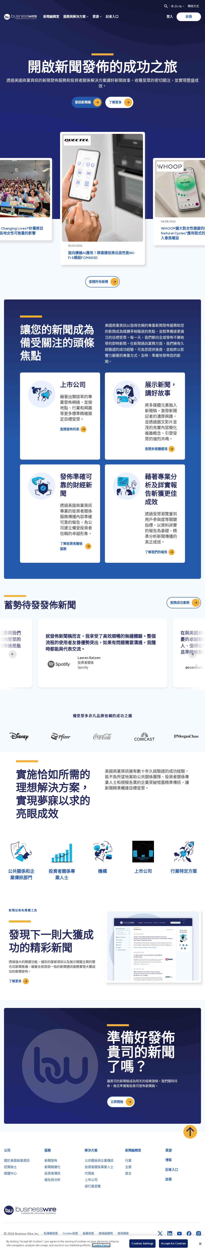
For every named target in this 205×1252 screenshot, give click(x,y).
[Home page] (20, 17)
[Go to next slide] (192, 654)
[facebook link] (189, 1233)
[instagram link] (198, 1233)
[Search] (166, 6)
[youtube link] (179, 1234)
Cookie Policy (101, 1245)
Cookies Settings (142, 1243)
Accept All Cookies (173, 1243)
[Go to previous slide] (13, 654)
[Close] (200, 1244)
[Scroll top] (190, 1132)
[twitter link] (160, 1233)
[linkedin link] (169, 1233)
